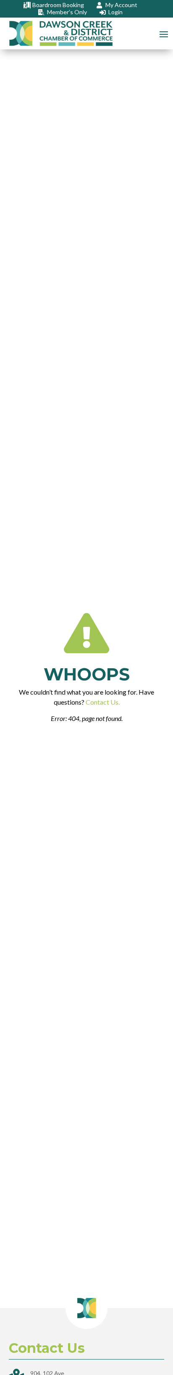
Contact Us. (103, 702)
